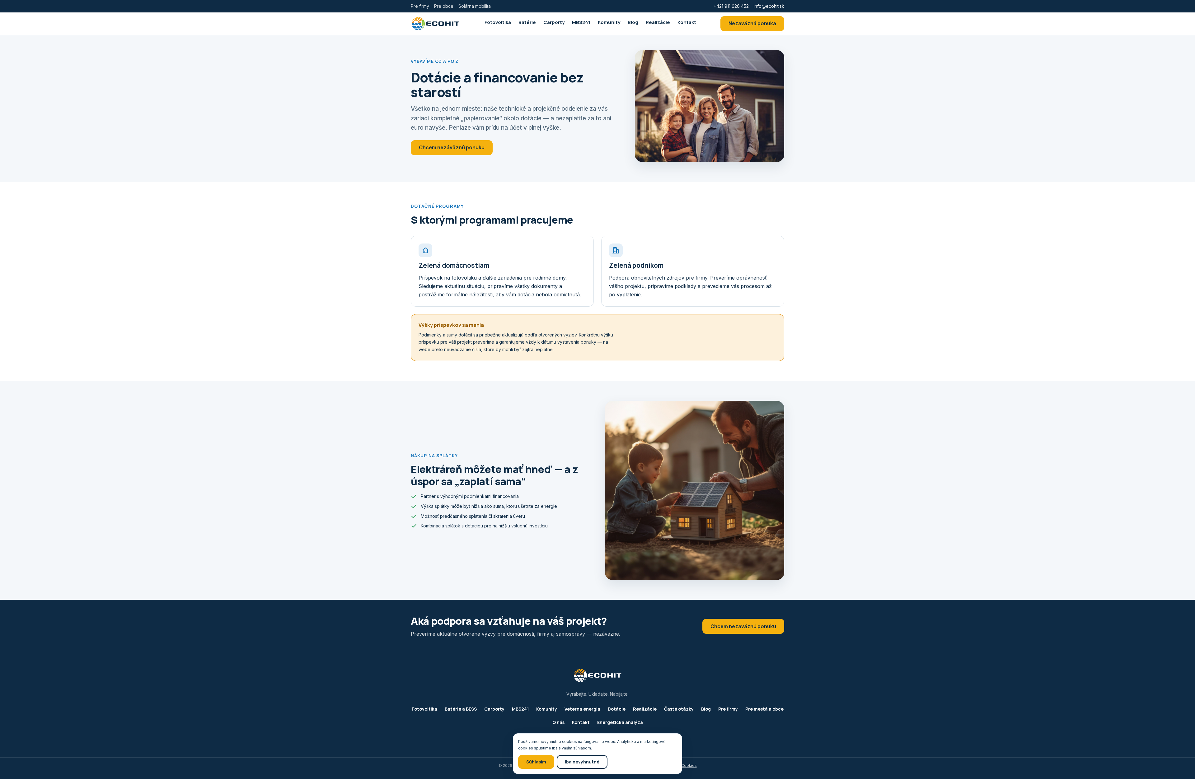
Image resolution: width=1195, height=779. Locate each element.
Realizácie (658, 22)
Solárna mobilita (474, 6)
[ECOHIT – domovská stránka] (435, 23)
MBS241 (581, 22)
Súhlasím (536, 762)
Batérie (527, 22)
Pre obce (443, 6)
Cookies (689, 765)
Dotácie (617, 709)
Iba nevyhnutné (582, 762)
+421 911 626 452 (731, 6)
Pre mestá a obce (764, 709)
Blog (633, 22)
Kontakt (686, 22)
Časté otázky (679, 709)
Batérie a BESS (461, 709)
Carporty (554, 22)
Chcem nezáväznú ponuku (452, 147)
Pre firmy (420, 6)
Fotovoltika (498, 22)
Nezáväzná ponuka (752, 23)
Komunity (609, 22)
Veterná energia (582, 709)
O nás (558, 722)
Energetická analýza (620, 722)
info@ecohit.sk (769, 6)
